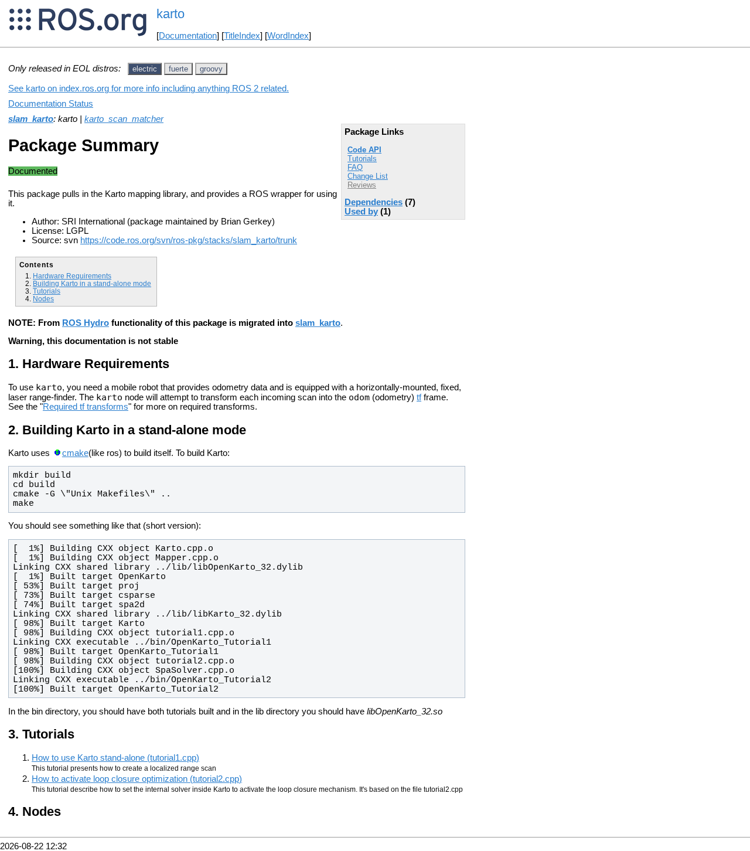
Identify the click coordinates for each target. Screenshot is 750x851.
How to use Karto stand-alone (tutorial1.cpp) (115, 758)
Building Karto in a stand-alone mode (92, 283)
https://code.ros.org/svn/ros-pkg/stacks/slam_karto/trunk (188, 240)
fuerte (178, 68)
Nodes (43, 298)
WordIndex (288, 35)
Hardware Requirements (72, 276)
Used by (361, 211)
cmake (75, 453)
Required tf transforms (85, 406)
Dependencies (374, 202)
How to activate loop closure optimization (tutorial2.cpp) (137, 779)
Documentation (188, 35)
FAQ (355, 167)
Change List (367, 176)
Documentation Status (50, 103)
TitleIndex (242, 35)
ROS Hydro (85, 323)
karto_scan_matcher (123, 119)
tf (419, 397)
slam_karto (30, 119)
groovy (211, 68)
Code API (364, 149)
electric (144, 68)
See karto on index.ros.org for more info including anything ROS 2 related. (148, 88)
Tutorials (362, 158)
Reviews (361, 185)
